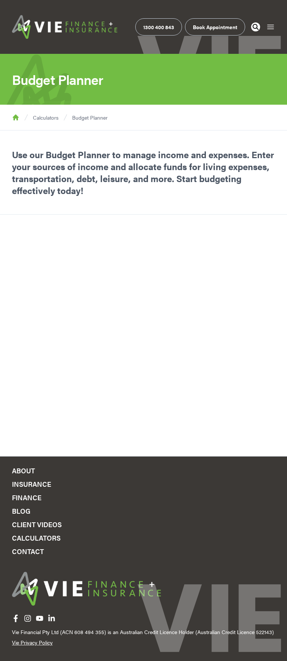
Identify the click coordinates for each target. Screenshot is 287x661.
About (23, 470)
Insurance (31, 484)
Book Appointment (215, 27)
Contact (28, 551)
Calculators (46, 117)
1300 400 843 (158, 27)
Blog (21, 511)
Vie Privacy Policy (32, 642)
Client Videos (37, 524)
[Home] (64, 27)
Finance (26, 497)
